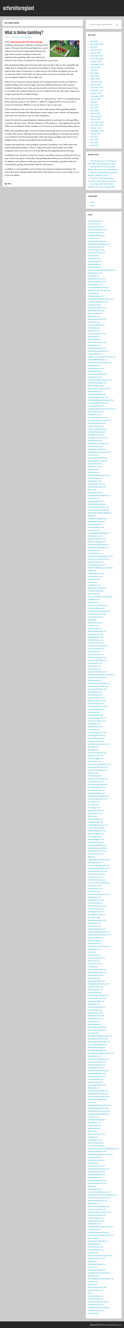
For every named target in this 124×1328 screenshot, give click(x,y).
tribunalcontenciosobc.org (98, 686)
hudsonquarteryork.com (97, 1183)
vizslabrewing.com (95, 478)
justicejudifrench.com (96, 781)
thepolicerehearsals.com (97, 677)
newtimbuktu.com (95, 261)
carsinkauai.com (94, 1229)
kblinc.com (92, 489)
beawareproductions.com (98, 767)
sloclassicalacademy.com (97, 689)
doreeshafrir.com (94, 761)
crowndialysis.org (94, 553)
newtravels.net (93, 276)
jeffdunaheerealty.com (96, 1047)
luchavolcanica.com (95, 888)
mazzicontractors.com (96, 1166)
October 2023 (95, 93)
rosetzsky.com (93, 747)
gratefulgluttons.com (96, 637)
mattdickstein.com (95, 1010)
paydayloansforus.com (96, 278)
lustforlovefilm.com (95, 726)
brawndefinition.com (96, 703)
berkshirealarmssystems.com (99, 475)
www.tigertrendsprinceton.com (100, 1036)
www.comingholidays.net (97, 660)
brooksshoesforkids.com (97, 969)
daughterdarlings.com (96, 235)
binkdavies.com (94, 712)
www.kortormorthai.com (97, 1062)
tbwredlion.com (94, 1203)
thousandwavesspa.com (97, 906)
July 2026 (94, 41)
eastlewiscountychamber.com (99, 683)
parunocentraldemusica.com (99, 1192)
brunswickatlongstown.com (98, 796)
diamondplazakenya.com (98, 1200)
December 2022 (96, 122)
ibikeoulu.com (93, 773)
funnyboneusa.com (95, 877)
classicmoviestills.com (96, 648)
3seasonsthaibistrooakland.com (100, 596)
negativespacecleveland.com (99, 859)
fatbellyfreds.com (94, 1177)
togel (92, 205)
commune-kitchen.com (97, 721)
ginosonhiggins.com (96, 839)
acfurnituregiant (18, 8)
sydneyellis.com (94, 550)
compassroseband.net (96, 958)
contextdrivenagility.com (97, 770)
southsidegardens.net (96, 1160)
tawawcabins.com (95, 463)
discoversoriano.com (96, 654)
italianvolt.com (93, 472)
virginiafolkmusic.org (96, 573)
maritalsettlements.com (97, 845)
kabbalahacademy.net (96, 521)
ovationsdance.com (95, 576)
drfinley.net (92, 1261)
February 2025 (96, 50)
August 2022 (95, 133)
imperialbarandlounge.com (98, 443)
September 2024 (97, 64)
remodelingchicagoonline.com (100, 1105)
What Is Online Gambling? (24, 32)
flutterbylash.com (94, 1244)
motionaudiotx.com (95, 1290)
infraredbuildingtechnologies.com (101, 400)
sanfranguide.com (95, 663)
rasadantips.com (94, 258)
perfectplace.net (94, 593)
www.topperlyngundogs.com (99, 1041)
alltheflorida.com (94, 1223)
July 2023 (94, 102)
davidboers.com (94, 1004)
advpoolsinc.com (94, 926)
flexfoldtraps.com (94, 1056)
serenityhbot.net (94, 1024)
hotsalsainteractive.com (97, 241)
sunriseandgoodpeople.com (98, 865)
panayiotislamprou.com (97, 348)
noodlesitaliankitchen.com (98, 302)
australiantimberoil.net (97, 394)
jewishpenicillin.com (96, 562)
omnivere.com (93, 255)
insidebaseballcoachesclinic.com (100, 1226)
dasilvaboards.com (95, 692)
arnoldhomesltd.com (96, 434)
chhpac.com (92, 1284)
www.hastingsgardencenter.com (100, 1154)
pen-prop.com (93, 1033)
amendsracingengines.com (98, 1059)
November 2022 (96, 125)
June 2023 (94, 105)
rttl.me (90, 1293)
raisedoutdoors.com (95, 446)
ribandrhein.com (94, 579)
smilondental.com (95, 524)
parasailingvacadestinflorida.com (101, 1235)
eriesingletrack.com (95, 492)
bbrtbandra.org (93, 316)
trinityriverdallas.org (95, 591)
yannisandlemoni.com (96, 484)
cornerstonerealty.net (96, 1145)
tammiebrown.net (95, 813)
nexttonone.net (94, 1021)
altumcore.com (93, 960)
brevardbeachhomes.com (97, 417)
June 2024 (94, 73)
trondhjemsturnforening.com (99, 1197)
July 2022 (94, 136)
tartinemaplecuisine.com (97, 799)
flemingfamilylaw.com (96, 1264)
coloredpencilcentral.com (98, 437)
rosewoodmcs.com (95, 1140)
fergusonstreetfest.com (97, 1215)
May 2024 (94, 76)
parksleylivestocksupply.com (99, 611)
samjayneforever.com (96, 1218)
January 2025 (95, 53)
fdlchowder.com (94, 1088)
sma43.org (92, 1102)
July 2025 (94, 47)
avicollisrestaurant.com (97, 914)
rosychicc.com (93, 625)
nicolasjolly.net (93, 729)
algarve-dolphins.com (96, 833)
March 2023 (95, 113)
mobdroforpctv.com (95, 640)
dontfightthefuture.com (97, 432)
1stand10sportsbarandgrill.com (100, 513)
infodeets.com (93, 238)
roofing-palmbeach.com (97, 429)
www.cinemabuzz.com (96, 1134)
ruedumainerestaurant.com (98, 744)
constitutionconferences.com (99, 946)
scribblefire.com (94, 599)
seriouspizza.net (94, 955)
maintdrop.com (94, 328)
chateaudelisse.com (95, 354)
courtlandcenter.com (96, 908)
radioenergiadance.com (97, 342)
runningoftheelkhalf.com (97, 1044)
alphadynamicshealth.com (98, 1241)
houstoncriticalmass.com (97, 671)
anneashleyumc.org (95, 1067)
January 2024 (95, 84)
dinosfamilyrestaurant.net (98, 397)
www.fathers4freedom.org (98, 1038)
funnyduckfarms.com (96, 1249)
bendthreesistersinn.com (97, 871)
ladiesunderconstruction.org (99, 388)
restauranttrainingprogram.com (100, 556)
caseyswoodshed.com (96, 937)
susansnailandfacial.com (97, 1030)
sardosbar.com (93, 469)
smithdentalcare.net (96, 1304)
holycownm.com (94, 891)
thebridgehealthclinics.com (98, 984)
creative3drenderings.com (98, 995)
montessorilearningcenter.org (99, 1212)
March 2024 (95, 79)
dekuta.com (92, 1131)
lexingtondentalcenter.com (98, 547)
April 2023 (94, 110)
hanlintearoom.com (95, 1247)
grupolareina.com (95, 377)
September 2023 (97, 96)
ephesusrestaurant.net (96, 1171)
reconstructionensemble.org (99, 882)
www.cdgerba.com (95, 1189)
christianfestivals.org (96, 827)
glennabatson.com (95, 695)
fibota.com (92, 1186)
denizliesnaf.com (94, 943)
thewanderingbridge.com (97, 784)
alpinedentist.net (94, 339)
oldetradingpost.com (96, 385)
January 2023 (95, 119)
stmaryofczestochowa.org (98, 778)
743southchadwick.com (97, 423)
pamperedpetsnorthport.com (99, 495)
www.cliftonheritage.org (97, 1099)
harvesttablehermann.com (98, 403)
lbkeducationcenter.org (97, 588)
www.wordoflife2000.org (97, 458)
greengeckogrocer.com (97, 539)
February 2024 (96, 81)
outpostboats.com (95, 628)
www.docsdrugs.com (95, 1082)
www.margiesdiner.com (97, 1085)
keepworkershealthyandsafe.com (100, 299)
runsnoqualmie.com (95, 1079)
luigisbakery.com (94, 1122)
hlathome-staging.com (96, 541)
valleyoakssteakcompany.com (99, 934)
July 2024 (94, 70)
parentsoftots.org (94, 992)
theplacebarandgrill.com (97, 920)
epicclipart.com (94, 322)
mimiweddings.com (95, 1299)
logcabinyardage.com (96, 1001)
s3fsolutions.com (94, 414)
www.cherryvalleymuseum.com (100, 380)
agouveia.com (93, 1275)
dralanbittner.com (95, 481)
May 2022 (94, 142)
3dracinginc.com (94, 669)
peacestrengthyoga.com (97, 1050)
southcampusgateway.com (98, 351)
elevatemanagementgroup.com (100, 1255)
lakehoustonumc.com (96, 1015)
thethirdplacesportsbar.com (98, 1168)
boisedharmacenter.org (97, 614)
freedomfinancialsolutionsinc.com (101, 1053)
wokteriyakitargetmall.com (98, 544)
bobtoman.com (94, 330)
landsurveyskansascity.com (98, 1070)
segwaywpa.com (94, 978)
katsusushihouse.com (96, 738)
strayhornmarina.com (96, 697)
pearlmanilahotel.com (96, 325)
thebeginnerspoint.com (97, 657)
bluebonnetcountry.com (97, 319)
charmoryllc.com (94, 666)
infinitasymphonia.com (97, 732)
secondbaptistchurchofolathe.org (100, 1278)
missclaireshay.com (95, 221)
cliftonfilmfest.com (95, 440)
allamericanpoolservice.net (98, 559)
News (9, 183)
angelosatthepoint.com (97, 929)
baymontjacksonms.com (97, 851)
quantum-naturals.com (97, 1209)
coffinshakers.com (95, 775)
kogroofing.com (94, 336)
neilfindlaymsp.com (95, 911)
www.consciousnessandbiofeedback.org (103, 1148)
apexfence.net (93, 1313)
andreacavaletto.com (96, 608)
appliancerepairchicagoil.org (99, 290)
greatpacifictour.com (96, 900)
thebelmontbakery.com (97, 281)
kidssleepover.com (95, 273)
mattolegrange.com (95, 822)
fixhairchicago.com (95, 940)
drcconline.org (93, 917)
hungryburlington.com (96, 793)
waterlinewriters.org (95, 986)
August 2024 (95, 67)
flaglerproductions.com (97, 700)
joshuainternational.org (97, 1027)
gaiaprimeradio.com (96, 810)
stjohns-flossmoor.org (96, 874)
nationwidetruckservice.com (99, 894)
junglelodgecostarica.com (98, 825)
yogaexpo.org (93, 602)
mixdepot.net (93, 1137)
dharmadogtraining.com (97, 1287)
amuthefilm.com (94, 723)
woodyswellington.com (96, 1174)
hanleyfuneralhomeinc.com (98, 507)
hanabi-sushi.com (95, 1125)
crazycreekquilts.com (96, 709)
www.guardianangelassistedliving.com (102, 1195)
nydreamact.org (94, 304)
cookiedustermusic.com (97, 880)
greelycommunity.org (96, 741)
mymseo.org (92, 1281)
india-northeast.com (96, 426)
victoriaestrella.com (95, 903)
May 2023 (94, 107)
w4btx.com (92, 515)
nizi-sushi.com (93, 804)
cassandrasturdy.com (96, 643)
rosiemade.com (94, 498)
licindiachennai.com (96, 232)
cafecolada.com (94, 651)
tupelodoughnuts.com (96, 501)
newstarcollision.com (96, 527)
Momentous (116, 1325)
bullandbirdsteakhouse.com (98, 1093)
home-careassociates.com (98, 605)
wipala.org (92, 619)
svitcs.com (92, 952)
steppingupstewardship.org (98, 1114)
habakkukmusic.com (96, 1018)
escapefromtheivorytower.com (100, 420)
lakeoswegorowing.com (97, 1270)
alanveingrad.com (95, 836)
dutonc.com (92, 816)
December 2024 (96, 55)
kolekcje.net (92, 582)
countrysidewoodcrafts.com (98, 287)
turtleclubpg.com (94, 897)
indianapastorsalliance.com (98, 932)
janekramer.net (94, 801)
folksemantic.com (95, 466)
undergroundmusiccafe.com (99, 1307)
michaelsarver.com (95, 536)
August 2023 (95, 99)
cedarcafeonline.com (96, 247)
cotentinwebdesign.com (97, 382)
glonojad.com (93, 749)
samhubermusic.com (96, 1310)
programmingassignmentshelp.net (101, 270)
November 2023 (96, 90)
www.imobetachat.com (96, 1007)
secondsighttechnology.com (98, 533)
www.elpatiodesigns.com (97, 1180)
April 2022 (94, 145)
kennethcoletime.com (96, 790)
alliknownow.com (94, 680)
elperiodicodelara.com (96, 226)
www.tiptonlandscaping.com (99, 1111)
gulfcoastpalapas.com (96, 981)
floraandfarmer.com (96, 411)
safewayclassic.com (95, 284)
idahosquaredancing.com (98, 460)
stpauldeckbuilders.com (97, 1073)
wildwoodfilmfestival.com (97, 359)
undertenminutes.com (96, 252)
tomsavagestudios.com (97, 565)
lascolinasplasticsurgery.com (99, 1096)
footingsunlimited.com (96, 1076)
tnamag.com (93, 966)
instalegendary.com (95, 296)
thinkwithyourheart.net (97, 449)
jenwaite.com (93, 1252)
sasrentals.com (93, 530)
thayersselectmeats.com (97, 972)
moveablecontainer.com (97, 374)
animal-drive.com (95, 963)
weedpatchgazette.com (97, 486)
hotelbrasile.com (94, 365)
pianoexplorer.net (95, 1157)
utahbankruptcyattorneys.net (99, 452)
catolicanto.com (94, 585)
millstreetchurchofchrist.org (98, 1232)
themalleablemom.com (97, 787)
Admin (30, 37)
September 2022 (97, 131)
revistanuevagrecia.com (97, 752)
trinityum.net (93, 1163)
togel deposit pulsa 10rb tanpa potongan (27, 42)
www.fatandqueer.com (96, 1064)
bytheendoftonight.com (97, 631)
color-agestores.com (96, 617)
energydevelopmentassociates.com (101, 408)
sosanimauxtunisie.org (96, 333)
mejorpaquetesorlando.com (98, 510)
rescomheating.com (95, 1296)
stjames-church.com (96, 755)
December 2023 (96, 87)
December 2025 (96, 44)
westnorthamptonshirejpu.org (99, 362)
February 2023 (96, 116)
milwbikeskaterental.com (97, 848)
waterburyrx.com (94, 923)
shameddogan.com (95, 989)
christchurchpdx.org (95, 715)
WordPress (104, 1325)
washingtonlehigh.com (96, 1119)
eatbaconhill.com (94, 267)
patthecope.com (94, 949)
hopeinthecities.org (95, 634)
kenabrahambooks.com (97, 718)
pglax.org (91, 856)
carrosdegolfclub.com (96, 406)
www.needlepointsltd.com (98, 1090)
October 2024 (95, 61)
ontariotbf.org (93, 293)
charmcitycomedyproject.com (99, 764)
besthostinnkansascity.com (98, 1301)
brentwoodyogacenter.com (98, 1108)
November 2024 (96, 58)
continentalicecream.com (98, 706)
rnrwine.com (93, 1267)
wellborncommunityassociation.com (102, 356)
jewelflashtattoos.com (96, 310)
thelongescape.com (95, 819)
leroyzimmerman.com (96, 1258)
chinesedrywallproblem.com (98, 868)
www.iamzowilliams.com (97, 1151)
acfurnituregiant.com (96, 250)
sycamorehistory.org (95, 1142)
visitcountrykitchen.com (97, 830)
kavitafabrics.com (94, 885)
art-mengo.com (94, 807)
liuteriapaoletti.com (95, 862)
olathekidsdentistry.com (97, 504)
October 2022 (95, 128)
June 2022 (94, 139)
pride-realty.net (94, 1238)
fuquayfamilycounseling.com (99, 1273)
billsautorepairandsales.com (98, 1206)
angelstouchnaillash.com (97, 518)
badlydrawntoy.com (95, 1012)
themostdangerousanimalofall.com (101, 674)
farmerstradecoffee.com (97, 998)
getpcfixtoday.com (95, 313)
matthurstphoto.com (96, 1221)
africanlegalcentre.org (96, 735)
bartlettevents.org (95, 371)
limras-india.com (94, 224)
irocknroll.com (93, 455)
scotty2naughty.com (96, 758)
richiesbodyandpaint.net (97, 229)
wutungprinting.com (96, 842)
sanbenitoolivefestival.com (98, 645)
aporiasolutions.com (96, 975)
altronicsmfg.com (94, 264)
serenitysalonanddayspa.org (99, 244)
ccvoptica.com (93, 1116)
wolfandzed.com (94, 1128)
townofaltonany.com (96, 854)
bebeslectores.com (95, 391)
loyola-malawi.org (94, 622)
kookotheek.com (94, 345)
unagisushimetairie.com (97, 307)
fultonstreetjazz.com (96, 368)
